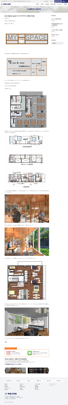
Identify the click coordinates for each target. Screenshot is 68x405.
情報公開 (36, 388)
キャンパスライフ (7, 388)
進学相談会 (21, 389)
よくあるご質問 (37, 384)
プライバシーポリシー (52, 384)
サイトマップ (51, 385)
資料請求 (21, 385)
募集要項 (6, 389)
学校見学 (21, 388)
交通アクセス (22, 384)
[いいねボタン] (6, 342)
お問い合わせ (37, 389)
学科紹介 (6, 385)
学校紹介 (6, 384)
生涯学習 (36, 385)
